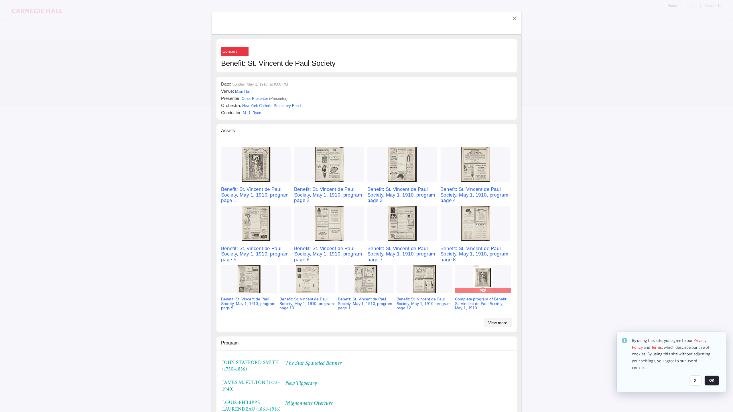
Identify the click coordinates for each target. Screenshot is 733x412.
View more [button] (497, 322)
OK (711, 381)
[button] (514, 18)
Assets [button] (228, 130)
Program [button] (230, 342)
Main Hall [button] (243, 91)
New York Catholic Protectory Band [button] (271, 106)
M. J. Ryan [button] (252, 113)
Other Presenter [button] (255, 98)
